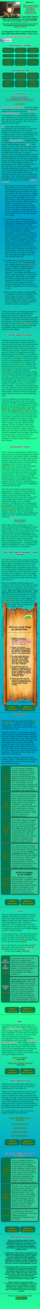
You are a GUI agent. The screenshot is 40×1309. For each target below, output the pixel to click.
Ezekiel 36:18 (17, 411)
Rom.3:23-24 (7, 507)
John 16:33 (6, 372)
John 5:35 (5, 466)
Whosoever (6, 1215)
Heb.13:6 (30, 323)
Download (5, 972)
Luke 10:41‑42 (7, 560)
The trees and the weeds (20, 1124)
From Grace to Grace (20, 1132)
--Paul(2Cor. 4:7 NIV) (25, 26)
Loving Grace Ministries (5, 1196)
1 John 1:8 (12, 511)
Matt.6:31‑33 (18, 362)
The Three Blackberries (20, 1136)
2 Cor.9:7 (21, 262)
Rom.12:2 (26, 409)
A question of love (20, 1128)
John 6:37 (5, 154)
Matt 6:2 (32, 264)
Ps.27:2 (22, 323)
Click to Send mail (12, 902)
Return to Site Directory (28, 902)
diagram (23, 942)
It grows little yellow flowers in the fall (20, 1119)
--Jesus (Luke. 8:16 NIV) (29, 21)
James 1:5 (5, 409)
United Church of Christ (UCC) (5, 1171)
